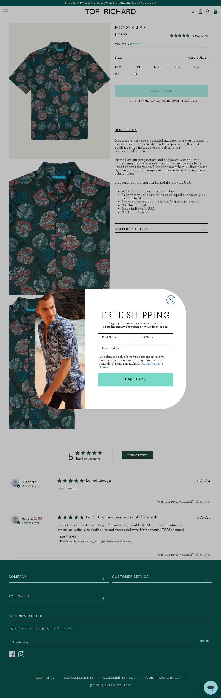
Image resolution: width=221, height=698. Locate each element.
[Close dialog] (171, 300)
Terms (103, 367)
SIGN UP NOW (136, 379)
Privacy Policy (151, 363)
